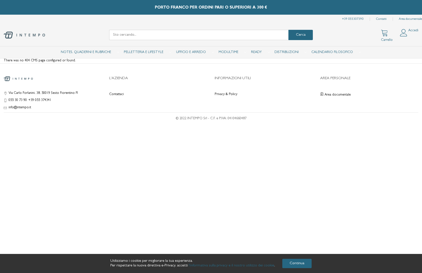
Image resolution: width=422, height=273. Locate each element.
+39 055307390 (353, 19)
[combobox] (198, 35)
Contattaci (116, 94)
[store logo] (24, 35)
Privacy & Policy (226, 94)
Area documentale (410, 19)
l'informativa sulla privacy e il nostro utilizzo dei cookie (231, 266)
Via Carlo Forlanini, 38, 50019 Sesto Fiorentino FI (43, 93)
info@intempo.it (20, 107)
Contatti (381, 19)
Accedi (413, 30)
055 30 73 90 (18, 100)
